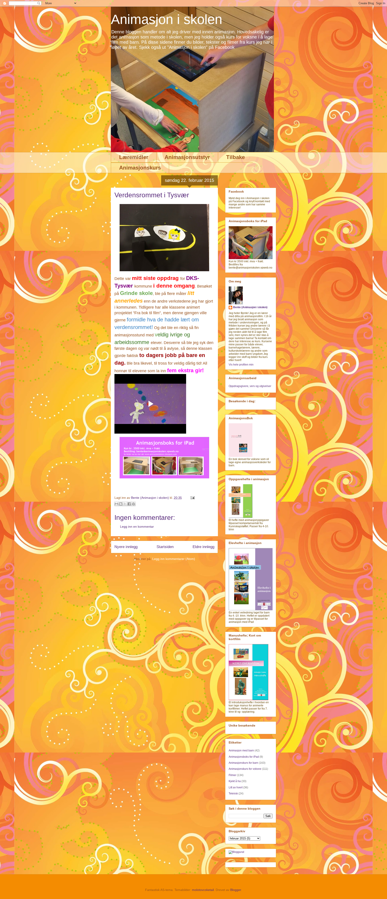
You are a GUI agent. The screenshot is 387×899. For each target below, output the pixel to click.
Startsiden (165, 547)
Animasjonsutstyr (187, 157)
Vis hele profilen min (241, 364)
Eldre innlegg (203, 547)
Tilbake (235, 157)
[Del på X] (125, 504)
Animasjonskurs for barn (243, 762)
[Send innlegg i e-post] (192, 497)
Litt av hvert (236, 787)
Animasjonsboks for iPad (244, 756)
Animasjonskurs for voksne (245, 768)
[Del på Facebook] (129, 504)
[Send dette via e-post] (116, 504)
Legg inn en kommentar (137, 526)
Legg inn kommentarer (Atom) (173, 559)
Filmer (232, 775)
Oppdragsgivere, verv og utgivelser (250, 386)
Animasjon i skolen (166, 19)
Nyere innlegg (126, 547)
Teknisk (233, 793)
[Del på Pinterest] (133, 504)
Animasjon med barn (241, 750)
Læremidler (133, 157)
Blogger (235, 890)
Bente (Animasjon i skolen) (250, 307)
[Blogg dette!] (120, 504)
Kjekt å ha (235, 781)
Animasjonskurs (140, 168)
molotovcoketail (203, 890)
